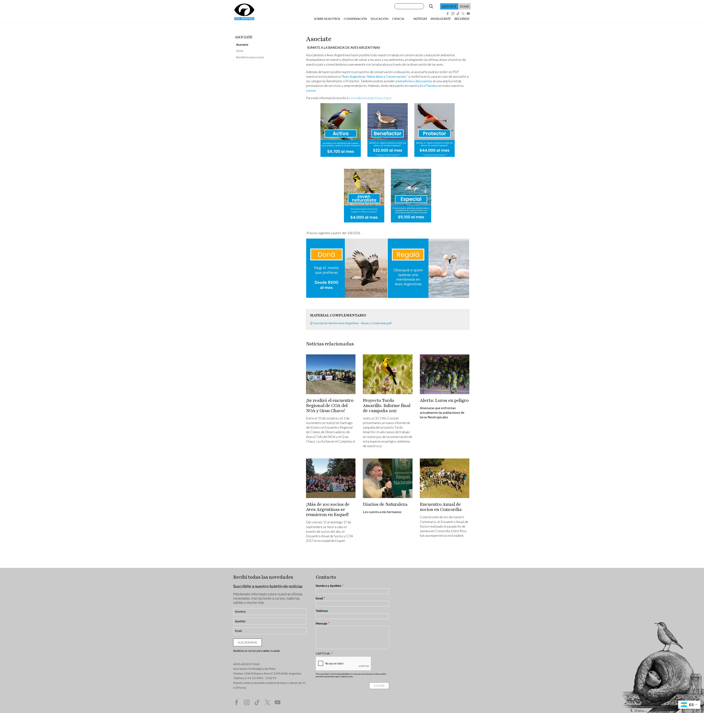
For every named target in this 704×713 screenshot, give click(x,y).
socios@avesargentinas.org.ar (370, 98)
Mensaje (321, 623)
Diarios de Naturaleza (385, 504)
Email (319, 598)
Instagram (453, 13)
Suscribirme (247, 642)
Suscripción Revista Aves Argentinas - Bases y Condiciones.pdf (353, 323)
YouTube (468, 13)
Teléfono (322, 610)
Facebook (447, 13)
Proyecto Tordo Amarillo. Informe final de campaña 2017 (386, 405)
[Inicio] (244, 11)
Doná (464, 6)
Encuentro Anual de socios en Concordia (441, 507)
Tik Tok (458, 13)
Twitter (463, 13)
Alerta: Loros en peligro (444, 400)
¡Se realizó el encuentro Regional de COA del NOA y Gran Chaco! (329, 405)
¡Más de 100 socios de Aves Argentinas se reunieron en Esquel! (327, 509)
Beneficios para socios (250, 57)
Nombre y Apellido (328, 585)
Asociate (449, 6)
